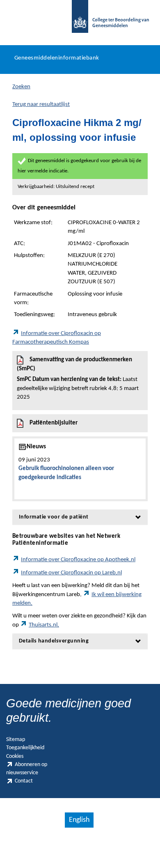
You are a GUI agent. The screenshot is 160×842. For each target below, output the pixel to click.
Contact (24, 781)
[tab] (80, 517)
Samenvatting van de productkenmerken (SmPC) (78, 378)
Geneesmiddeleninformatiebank (56, 58)
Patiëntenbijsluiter (54, 423)
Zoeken (21, 87)
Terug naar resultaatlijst (41, 104)
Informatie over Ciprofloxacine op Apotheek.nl (78, 560)
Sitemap (15, 739)
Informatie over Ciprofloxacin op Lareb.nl (71, 573)
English (79, 820)
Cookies (14, 756)
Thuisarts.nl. (44, 625)
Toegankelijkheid (25, 747)
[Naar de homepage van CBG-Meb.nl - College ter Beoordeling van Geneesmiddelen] (80, 20)
